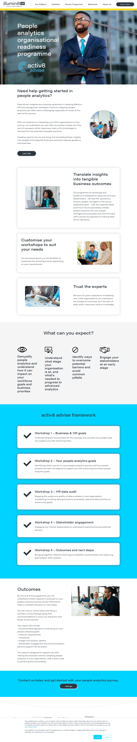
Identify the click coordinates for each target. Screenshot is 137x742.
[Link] (14, 4)
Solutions (89, 716)
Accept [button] (97, 737)
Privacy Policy (32, 727)
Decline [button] (107, 737)
